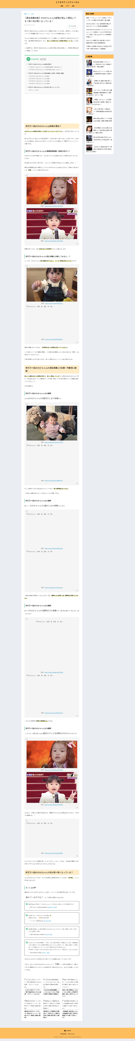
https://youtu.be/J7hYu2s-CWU (54, 442)
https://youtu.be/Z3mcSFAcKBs (54, 206)
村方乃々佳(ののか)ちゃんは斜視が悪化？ (40, 64)
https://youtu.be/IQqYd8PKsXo (54, 480)
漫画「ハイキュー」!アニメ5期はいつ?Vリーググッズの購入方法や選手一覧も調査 (99, 19)
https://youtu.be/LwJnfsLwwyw (54, 587)
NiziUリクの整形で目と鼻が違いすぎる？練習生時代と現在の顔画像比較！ (98, 42)
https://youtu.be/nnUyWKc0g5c (54, 548)
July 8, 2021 (48, 934)
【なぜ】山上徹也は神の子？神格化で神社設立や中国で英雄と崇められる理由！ (99, 149)
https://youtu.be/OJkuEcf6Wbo (54, 853)
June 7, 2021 (46, 952)
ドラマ (67, 6)
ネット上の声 (33, 90)
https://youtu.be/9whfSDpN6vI (54, 339)
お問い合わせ (71, 1034)
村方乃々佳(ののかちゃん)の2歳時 (39, 81)
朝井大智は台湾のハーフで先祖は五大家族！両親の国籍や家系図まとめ (99, 121)
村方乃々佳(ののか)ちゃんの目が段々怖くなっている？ (44, 87)
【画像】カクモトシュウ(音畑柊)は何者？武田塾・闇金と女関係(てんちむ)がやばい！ (98, 102)
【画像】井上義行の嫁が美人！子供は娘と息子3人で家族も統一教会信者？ (99, 83)
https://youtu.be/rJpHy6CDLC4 (54, 713)
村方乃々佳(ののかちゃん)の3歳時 (39, 83)
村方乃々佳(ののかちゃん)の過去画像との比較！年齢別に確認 (46, 73)
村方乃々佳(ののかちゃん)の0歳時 (39, 76)
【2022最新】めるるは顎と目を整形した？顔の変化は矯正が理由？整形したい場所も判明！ (99, 130)
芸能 (62, 6)
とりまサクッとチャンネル (67, 2)
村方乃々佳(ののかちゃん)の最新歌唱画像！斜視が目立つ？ (45, 67)
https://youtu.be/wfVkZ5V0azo (54, 303)
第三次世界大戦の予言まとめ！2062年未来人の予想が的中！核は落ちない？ (99, 140)
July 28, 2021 (47, 921)
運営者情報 (63, 1034)
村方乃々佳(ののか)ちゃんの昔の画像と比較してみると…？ (46, 69)
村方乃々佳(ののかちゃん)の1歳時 (39, 78)
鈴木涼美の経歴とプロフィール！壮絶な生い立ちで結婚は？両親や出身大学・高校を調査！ (99, 64)
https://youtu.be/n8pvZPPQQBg (54, 672)
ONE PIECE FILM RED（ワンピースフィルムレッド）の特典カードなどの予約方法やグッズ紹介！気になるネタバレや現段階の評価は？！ (99, 33)
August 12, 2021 (52, 907)
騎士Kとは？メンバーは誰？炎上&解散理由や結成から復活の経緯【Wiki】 (99, 74)
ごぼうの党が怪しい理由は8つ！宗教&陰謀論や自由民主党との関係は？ (99, 111)
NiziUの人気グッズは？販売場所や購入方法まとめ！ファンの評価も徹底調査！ (98, 25)
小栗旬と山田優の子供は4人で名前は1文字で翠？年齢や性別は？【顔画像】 (99, 48)
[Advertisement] (52, 108)
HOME (68, 1031)
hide (43, 59)
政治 (73, 6)
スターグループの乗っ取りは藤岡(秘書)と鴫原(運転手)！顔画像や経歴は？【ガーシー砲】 (99, 92)
